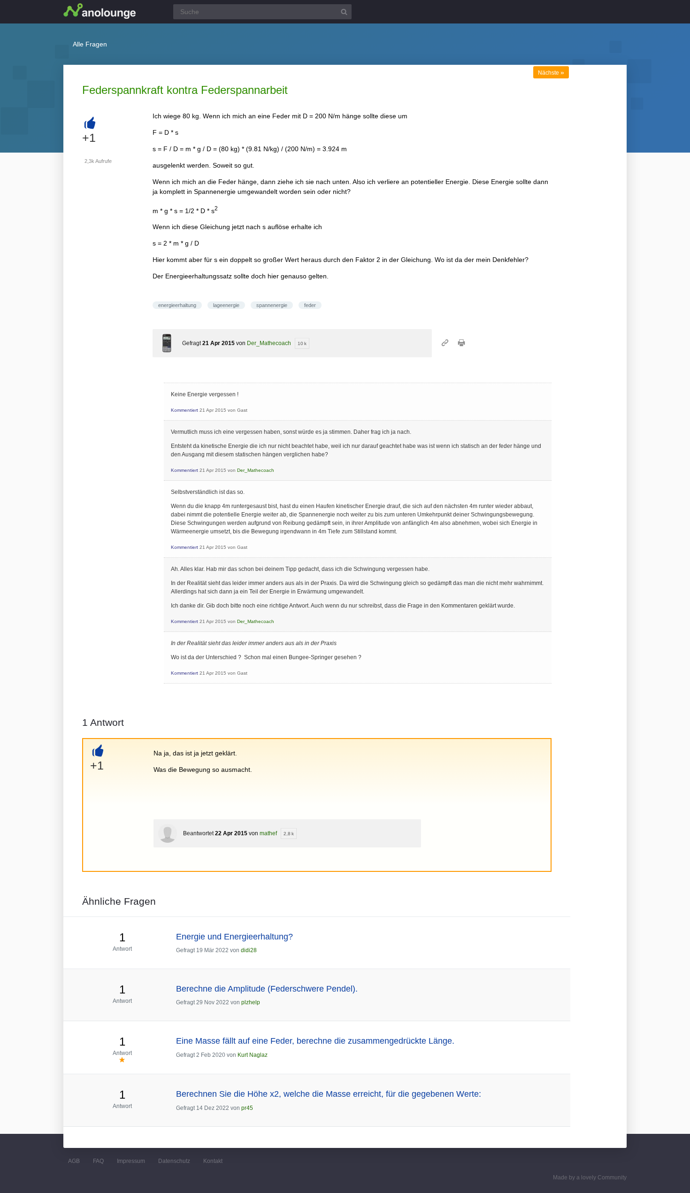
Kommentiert (184, 410)
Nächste (551, 72)
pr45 (247, 1108)
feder (310, 305)
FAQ (98, 1161)
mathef (268, 833)
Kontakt (212, 1161)
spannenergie (271, 305)
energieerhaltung (177, 305)
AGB (74, 1161)
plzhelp (250, 1002)
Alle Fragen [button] (90, 44)
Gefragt (191, 343)
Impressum (131, 1161)
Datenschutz (174, 1161)
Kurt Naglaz (253, 1055)
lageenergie (226, 305)
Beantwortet (198, 833)
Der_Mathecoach (269, 343)
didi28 (249, 950)
